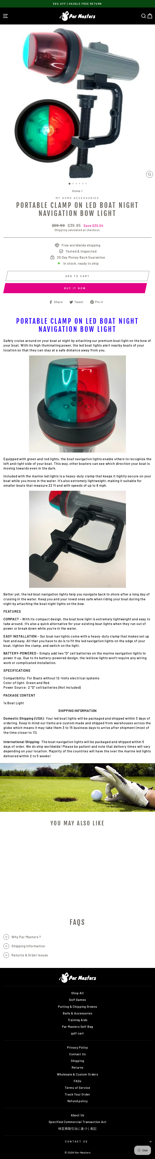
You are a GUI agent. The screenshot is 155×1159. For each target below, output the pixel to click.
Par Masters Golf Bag (77, 1026)
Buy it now (75, 288)
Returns (77, 1067)
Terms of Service (77, 1087)
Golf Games (77, 999)
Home (76, 191)
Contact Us (77, 1054)
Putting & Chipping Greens (77, 1006)
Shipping (60, 230)
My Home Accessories (77, 198)
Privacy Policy (77, 1047)
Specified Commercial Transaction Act (78, 1122)
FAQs (77, 1081)
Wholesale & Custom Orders (77, 1074)
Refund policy (77, 1101)
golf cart (77, 1033)
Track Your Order (77, 1094)
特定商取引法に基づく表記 (77, 1128)
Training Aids (77, 1020)
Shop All (77, 993)
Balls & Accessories (77, 1013)
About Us (77, 1115)
